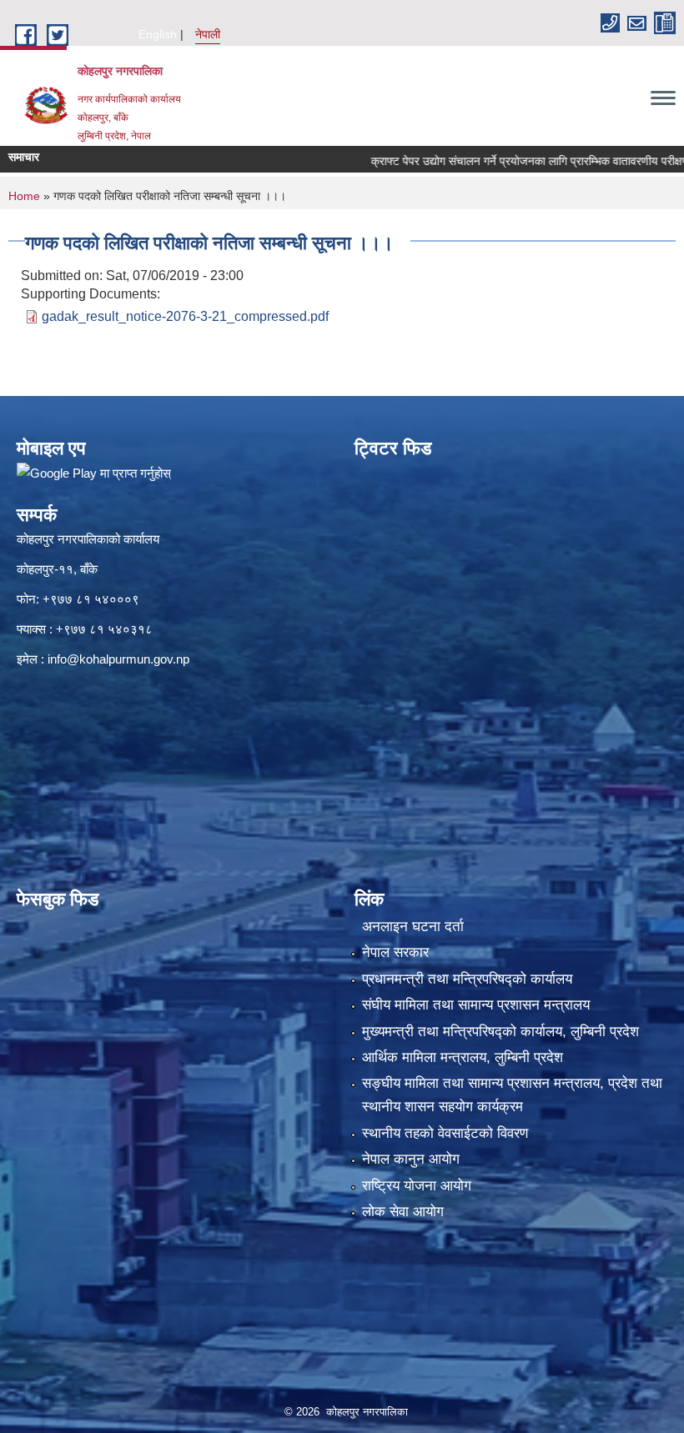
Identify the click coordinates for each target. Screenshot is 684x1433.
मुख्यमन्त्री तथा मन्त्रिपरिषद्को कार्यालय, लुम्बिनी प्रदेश (500, 1032)
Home (24, 196)
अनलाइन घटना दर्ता (413, 926)
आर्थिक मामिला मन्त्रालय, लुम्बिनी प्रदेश (462, 1057)
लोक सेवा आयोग (403, 1212)
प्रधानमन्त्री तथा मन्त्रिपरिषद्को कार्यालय (467, 979)
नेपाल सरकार (395, 952)
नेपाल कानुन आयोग (411, 1159)
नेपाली (207, 34)
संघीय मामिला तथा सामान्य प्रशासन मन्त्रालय (476, 1005)
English (157, 34)
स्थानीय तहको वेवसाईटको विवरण (445, 1133)
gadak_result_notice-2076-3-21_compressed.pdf (185, 316)
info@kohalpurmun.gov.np (118, 659)
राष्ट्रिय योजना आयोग (416, 1186)
